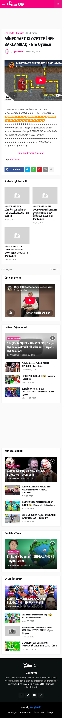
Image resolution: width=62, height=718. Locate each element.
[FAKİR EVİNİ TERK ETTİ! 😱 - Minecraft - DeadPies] (12, 379)
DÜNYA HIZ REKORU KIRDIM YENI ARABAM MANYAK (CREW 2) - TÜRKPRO (36, 489)
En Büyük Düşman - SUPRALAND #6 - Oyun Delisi (30, 559)
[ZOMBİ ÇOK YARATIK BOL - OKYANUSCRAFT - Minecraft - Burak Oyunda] (12, 392)
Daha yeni (7, 269)
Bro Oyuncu (31, 33)
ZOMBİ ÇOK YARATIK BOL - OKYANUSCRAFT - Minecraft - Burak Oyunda (38, 391)
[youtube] (34, 695)
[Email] (45, 169)
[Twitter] (27, 169)
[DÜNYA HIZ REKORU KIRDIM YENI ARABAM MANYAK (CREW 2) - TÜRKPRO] (12, 490)
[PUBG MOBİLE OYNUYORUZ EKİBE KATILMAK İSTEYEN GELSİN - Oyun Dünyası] (12, 631)
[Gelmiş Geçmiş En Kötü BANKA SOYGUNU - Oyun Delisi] (12, 367)
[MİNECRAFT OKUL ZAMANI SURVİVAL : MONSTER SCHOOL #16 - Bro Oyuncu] (17, 235)
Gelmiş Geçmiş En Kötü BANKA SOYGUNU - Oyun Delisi (35, 365)
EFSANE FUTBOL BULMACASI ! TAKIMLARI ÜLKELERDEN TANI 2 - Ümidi (39, 644)
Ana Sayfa (9, 33)
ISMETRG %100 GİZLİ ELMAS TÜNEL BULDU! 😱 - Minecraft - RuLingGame (38, 504)
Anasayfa (12, 712)
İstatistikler (39, 712)
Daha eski (54, 269)
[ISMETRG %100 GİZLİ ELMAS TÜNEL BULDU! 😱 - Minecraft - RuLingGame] (12, 506)
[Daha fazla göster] (51, 169)
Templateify (36, 707)
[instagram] (40, 695)
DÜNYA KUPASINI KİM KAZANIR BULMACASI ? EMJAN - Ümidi (26, 600)
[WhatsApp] (33, 169)
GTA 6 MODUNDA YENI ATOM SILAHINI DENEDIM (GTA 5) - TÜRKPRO (39, 516)
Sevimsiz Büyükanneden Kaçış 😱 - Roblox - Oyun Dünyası (37, 616)
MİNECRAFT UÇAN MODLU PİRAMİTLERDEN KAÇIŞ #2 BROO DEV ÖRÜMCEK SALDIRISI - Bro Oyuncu (45, 212)
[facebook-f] (21, 695)
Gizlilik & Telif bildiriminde (42, 684)
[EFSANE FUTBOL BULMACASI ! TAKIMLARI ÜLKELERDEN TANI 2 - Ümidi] (12, 646)
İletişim (50, 712)
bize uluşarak (24, 684)
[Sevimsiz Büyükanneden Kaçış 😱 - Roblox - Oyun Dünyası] (12, 618)
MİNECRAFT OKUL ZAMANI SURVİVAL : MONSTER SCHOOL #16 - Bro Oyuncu (17, 251)
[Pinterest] (39, 169)
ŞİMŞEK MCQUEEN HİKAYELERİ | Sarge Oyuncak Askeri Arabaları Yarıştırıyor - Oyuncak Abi (30, 347)
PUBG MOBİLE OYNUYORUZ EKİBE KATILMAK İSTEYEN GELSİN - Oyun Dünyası (37, 630)
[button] (3, 3)
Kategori (20, 33)
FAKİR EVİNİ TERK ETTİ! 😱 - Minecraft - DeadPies (39, 377)
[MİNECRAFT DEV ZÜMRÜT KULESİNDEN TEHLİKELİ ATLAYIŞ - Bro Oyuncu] (17, 195)
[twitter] (27, 695)
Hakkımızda (25, 712)
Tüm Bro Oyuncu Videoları (31, 153)
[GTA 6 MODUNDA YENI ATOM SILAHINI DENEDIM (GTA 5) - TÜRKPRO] (12, 518)
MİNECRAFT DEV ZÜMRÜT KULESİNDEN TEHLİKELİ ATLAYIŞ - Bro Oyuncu (17, 211)
